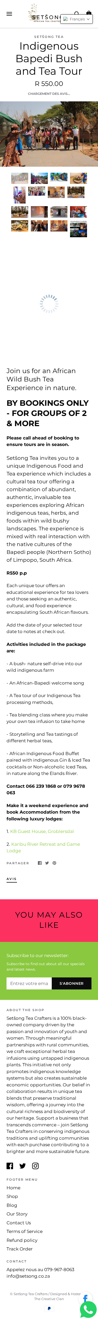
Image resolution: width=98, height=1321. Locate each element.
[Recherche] (76, 13)
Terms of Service (25, 1231)
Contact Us (19, 1222)
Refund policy (22, 1240)
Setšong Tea (49, 37)
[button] (85, 1300)
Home (13, 1187)
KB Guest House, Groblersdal (41, 831)
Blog (12, 1205)
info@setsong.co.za (28, 1276)
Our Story (17, 1213)
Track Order (20, 1249)
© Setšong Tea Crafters (29, 1294)
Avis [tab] (12, 879)
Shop (12, 1196)
